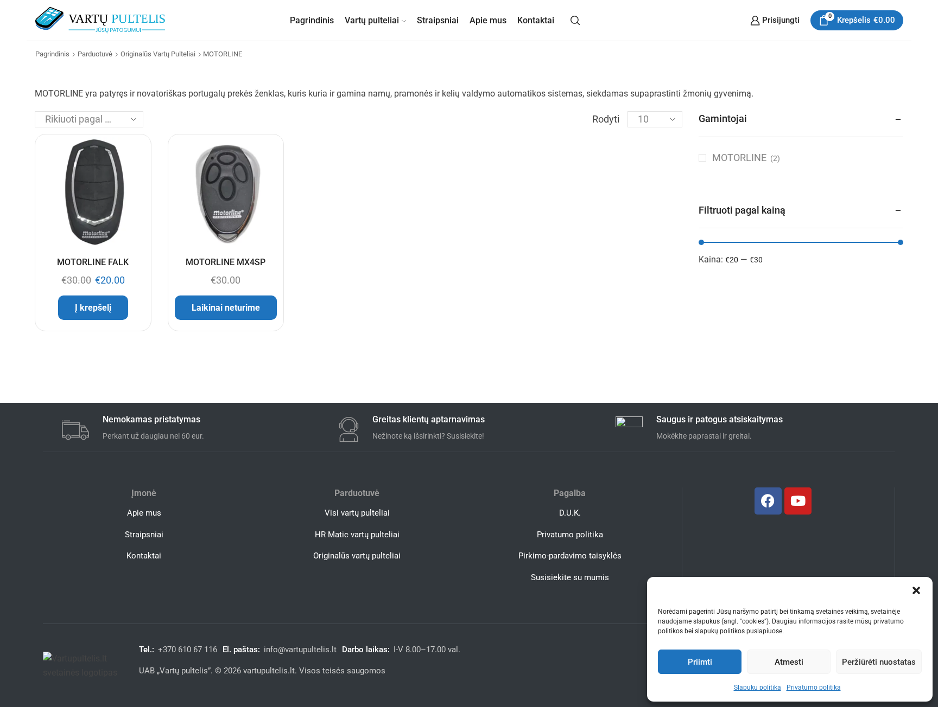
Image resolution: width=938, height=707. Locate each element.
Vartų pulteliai (372, 20)
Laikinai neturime (226, 308)
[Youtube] (798, 501)
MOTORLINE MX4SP (225, 262)
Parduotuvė (95, 54)
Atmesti (789, 662)
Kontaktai (535, 20)
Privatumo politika (814, 687)
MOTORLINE (739, 157)
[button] (916, 590)
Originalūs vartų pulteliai (158, 54)
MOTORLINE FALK (93, 262)
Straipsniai (438, 20)
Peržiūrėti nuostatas (879, 662)
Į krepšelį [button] (93, 308)
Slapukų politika (757, 687)
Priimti (700, 662)
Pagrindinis (312, 20)
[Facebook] (768, 501)
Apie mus (488, 20)
